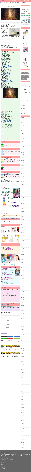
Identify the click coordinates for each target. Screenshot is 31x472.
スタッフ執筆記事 (14, 0)
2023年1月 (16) (22, 165)
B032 (22, 73)
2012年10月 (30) (22, 361)
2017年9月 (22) (22, 267)
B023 (24, 72)
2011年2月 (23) (22, 393)
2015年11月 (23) (22, 302)
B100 (22, 78)
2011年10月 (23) (22, 380)
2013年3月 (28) (22, 353)
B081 (24, 76)
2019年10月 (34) (22, 227)
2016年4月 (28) (22, 294)
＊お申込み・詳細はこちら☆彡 (4, 282)
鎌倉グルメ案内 (23, 113)
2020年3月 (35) (22, 219)
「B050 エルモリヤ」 (6, 150)
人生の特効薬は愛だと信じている (6, 157)
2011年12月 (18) (22, 377)
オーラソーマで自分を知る (4, 465)
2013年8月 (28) (22, 345)
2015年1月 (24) (22, 318)
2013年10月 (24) (22, 342)
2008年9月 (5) (22, 439)
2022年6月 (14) (22, 176)
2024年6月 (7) (22, 138)
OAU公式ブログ (28, 0)
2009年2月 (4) (22, 431)
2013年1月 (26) (22, 356)
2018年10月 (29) (22, 246)
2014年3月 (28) (22, 334)
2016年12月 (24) (22, 281)
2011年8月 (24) (22, 383)
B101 (24, 78)
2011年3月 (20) (22, 391)
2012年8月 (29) (22, 364)
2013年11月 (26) (22, 340)
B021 (22, 72)
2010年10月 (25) (22, 399)
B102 (26, 78)
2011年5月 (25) (22, 388)
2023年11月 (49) (22, 149)
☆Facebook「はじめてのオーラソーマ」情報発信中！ (9, 218)
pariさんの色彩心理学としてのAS (25, 454)
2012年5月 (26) (22, 369)
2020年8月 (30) (22, 211)
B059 (22, 75)
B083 (28, 76)
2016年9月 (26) (22, 286)
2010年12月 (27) (22, 396)
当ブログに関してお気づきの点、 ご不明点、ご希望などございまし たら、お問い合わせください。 (25, 24)
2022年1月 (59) (22, 184)
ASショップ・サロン (21, 0)
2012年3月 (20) (22, 372)
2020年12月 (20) (22, 205)
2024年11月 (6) (22, 130)
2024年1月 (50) (22, 146)
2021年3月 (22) (22, 200)
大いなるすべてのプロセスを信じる (7, 164)
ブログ (22, 97)
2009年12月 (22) (22, 415)
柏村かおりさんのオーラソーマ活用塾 (3, 458)
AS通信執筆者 (17, 0)
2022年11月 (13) (22, 168)
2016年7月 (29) (22, 289)
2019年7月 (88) (22, 232)
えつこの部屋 (2, 454)
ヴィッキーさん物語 (9, 455)
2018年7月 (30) (22, 251)
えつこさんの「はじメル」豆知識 (13, 454)
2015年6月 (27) (22, 310)
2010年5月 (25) (22, 407)
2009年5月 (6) (22, 426)
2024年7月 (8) (22, 136)
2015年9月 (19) (22, 305)
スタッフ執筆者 (23, 89)
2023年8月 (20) (22, 154)
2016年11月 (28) (22, 283)
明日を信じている (4, 141)
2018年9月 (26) (22, 248)
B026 (26, 72)
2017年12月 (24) (22, 262)
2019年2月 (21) (22, 240)
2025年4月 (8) (22, 122)
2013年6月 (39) (22, 348)
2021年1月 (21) (22, 203)
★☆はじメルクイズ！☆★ (5, 287)
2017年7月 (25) (22, 270)
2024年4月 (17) (22, 141)
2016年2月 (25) (22, 297)
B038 (24, 73)
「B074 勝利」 (5, 158)
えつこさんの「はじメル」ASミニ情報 (7, 454)
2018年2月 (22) (22, 259)
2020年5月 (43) (22, 216)
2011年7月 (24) (22, 385)
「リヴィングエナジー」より (14, 455)
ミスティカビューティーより (24, 100)
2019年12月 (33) (22, 224)
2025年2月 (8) (22, 125)
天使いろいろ (23, 105)
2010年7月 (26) (22, 404)
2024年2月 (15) (22, 144)
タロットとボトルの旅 (24, 92)
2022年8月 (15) (22, 173)
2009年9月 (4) (22, 420)
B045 (28, 73)
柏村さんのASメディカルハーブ (7, 458)
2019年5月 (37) (22, 235)
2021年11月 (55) (22, 187)
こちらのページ (17, 206)
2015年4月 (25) (22, 313)
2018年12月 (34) (22, 243)
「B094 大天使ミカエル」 (7, 173)
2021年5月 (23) (22, 197)
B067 (28, 75)
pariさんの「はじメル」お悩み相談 (19, 454)
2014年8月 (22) (22, 326)
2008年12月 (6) (22, 434)
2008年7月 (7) (22, 442)
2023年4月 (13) (22, 160)
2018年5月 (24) (22, 254)
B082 (26, 76)
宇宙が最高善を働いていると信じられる (7, 172)
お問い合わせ (2, 464)
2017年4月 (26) (22, 275)
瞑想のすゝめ (23, 108)
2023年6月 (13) (22, 157)
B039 (26, 73)
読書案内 (21, 455)
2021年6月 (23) (22, 195)
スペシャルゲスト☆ (7, 462)
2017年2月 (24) (22, 278)
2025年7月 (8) (22, 117)
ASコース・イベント (3, 467)
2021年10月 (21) (22, 189)
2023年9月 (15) (22, 152)
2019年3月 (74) (22, 238)
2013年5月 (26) (22, 350)
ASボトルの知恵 (11, 0)
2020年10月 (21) (22, 208)
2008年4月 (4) (22, 447)
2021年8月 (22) (22, 192)
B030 (28, 72)
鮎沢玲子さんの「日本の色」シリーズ (5, 459)
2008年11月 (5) (22, 436)
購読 (24, 11)
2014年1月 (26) (22, 337)
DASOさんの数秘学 (3, 462)
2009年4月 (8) (22, 428)
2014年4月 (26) (22, 332)
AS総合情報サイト (24, 0)
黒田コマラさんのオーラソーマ (11, 459)
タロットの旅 (23, 94)
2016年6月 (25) (22, 291)
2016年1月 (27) (22, 299)
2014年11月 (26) (22, 321)
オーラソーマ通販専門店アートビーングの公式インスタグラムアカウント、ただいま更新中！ (5, 229)
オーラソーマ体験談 (23, 84)
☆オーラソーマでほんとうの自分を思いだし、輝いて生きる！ (9, 267)
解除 (26, 11)
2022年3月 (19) (22, 181)
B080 (22, 76)
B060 (24, 75)
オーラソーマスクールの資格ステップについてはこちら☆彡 (7, 283)
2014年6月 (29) (22, 329)
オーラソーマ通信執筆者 (24, 86)
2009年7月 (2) (22, 423)
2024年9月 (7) (22, 133)
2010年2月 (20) (22, 412)
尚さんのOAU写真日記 (5, 455)
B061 (26, 75)
